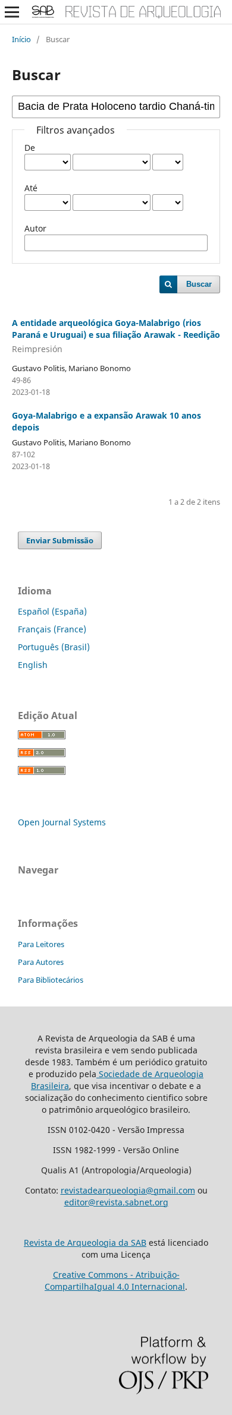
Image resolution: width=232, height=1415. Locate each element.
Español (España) (52, 611)
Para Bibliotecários (50, 979)
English (33, 664)
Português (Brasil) (54, 647)
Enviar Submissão (59, 540)
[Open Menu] (12, 12)
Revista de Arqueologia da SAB (85, 1242)
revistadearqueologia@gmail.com (128, 1190)
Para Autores (41, 962)
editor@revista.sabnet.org (116, 1202)
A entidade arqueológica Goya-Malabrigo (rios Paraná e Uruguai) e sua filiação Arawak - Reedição (116, 335)
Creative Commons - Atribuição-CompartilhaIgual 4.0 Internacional (115, 1280)
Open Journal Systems (62, 822)
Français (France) (52, 629)
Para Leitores (41, 944)
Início (21, 39)
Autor (35, 228)
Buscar (199, 284)
